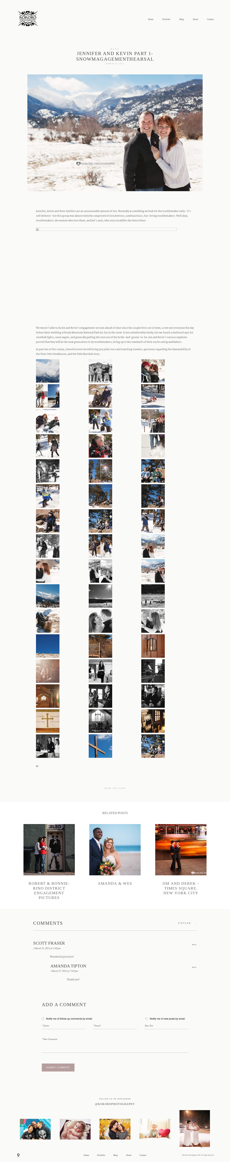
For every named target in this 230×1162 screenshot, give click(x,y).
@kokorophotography (115, 1104)
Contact (210, 19)
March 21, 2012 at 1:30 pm (47, 948)
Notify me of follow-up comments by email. (69, 1018)
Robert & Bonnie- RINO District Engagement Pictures (49, 862)
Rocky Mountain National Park (81, 333)
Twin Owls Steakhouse (53, 354)
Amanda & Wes (115, 862)
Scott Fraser (49, 943)
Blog (181, 19)
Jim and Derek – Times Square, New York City (180, 862)
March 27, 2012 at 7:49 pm (64, 971)
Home (150, 19)
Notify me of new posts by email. (167, 1018)
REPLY (194, 945)
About (195, 19)
